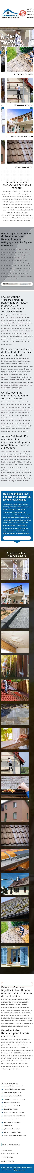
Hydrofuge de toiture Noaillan (11, 1129)
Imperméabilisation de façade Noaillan (14, 1089)
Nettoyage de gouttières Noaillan (12, 1132)
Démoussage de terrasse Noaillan (12, 1096)
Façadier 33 (9, 576)
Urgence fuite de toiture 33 (15, 649)
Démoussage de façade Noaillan (12, 1092)
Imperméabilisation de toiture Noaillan (13, 1086)
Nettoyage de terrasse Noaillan (12, 1119)
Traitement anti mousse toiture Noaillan (14, 1099)
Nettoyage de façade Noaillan (11, 1102)
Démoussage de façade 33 (15, 770)
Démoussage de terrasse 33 (15, 721)
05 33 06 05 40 (8, 1157)
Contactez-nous (7, 1170)
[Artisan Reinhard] (10, 13)
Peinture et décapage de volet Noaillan (14, 1115)
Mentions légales (27, 1167)
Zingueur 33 (9, 866)
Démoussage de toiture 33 (15, 915)
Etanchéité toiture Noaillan (10, 1109)
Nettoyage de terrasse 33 (14, 939)
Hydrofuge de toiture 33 (14, 842)
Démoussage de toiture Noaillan (12, 1122)
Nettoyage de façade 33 (13, 673)
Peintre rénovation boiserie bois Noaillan (14, 1135)
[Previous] (2, 108)
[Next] (31, 108)
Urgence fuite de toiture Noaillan (12, 1106)
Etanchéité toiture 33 (12, 624)
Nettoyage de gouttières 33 (15, 794)
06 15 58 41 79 (9, 1161)
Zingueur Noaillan (8, 1125)
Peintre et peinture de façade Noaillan (13, 1112)
